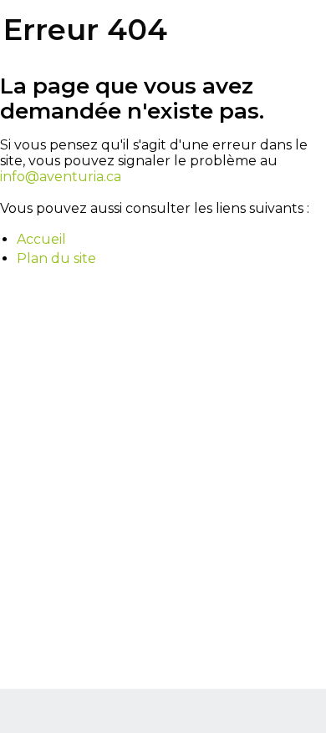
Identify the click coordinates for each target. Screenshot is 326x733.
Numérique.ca (48, 700)
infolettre (179, 716)
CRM (145, 716)
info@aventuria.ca (60, 177)
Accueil (41, 239)
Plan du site (56, 258)
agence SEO (111, 700)
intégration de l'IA (179, 700)
